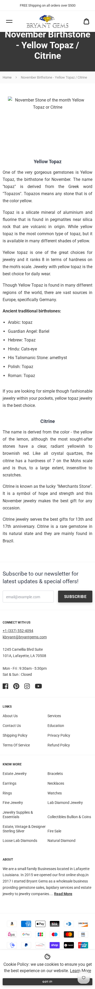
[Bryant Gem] (47, 21)
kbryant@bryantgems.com (25, 637)
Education (56, 725)
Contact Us (12, 725)
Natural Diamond (61, 840)
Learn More (80, 970)
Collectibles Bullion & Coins (69, 817)
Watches (55, 793)
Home (7, 77)
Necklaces (56, 783)
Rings (7, 793)
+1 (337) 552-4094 (18, 631)
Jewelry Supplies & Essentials (18, 814)
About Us (10, 716)
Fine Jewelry (13, 802)
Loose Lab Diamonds (20, 840)
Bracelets (55, 773)
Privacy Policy (59, 735)
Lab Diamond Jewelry (65, 802)
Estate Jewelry (15, 773)
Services (54, 716)
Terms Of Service (16, 745)
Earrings (9, 783)
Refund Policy (59, 745)
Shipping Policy (15, 735)
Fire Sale (54, 831)
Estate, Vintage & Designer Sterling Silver (24, 828)
